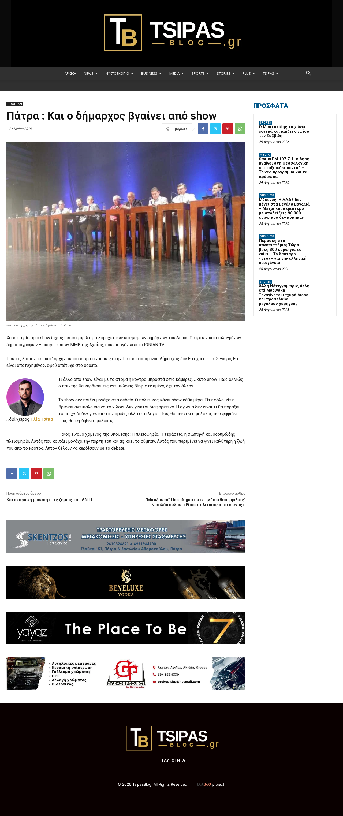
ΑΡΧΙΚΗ (70, 73)
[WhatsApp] (240, 128)
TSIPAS (268, 73)
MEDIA (174, 73)
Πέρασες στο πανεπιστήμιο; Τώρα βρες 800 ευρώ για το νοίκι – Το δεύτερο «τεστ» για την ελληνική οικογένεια (283, 251)
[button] (308, 73)
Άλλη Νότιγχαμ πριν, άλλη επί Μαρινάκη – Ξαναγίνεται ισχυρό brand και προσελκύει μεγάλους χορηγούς (284, 295)
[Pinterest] (227, 128)
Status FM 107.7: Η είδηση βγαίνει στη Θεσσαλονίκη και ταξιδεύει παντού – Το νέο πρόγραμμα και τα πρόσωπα (284, 168)
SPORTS (198, 73)
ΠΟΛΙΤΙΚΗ (15, 103)
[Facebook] (203, 128)
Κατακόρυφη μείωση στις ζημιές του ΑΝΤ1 (49, 499)
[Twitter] (215, 128)
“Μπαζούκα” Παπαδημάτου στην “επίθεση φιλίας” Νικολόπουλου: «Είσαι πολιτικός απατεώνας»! (195, 502)
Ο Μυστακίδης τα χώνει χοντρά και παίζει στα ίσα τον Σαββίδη (284, 131)
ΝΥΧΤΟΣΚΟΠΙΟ (117, 73)
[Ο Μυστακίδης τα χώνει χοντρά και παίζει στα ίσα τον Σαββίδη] (321, 129)
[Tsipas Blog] (171, 33)
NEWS (89, 73)
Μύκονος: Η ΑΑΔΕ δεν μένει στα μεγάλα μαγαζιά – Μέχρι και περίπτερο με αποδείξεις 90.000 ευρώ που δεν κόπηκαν (284, 208)
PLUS (247, 73)
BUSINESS (149, 73)
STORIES (223, 73)
